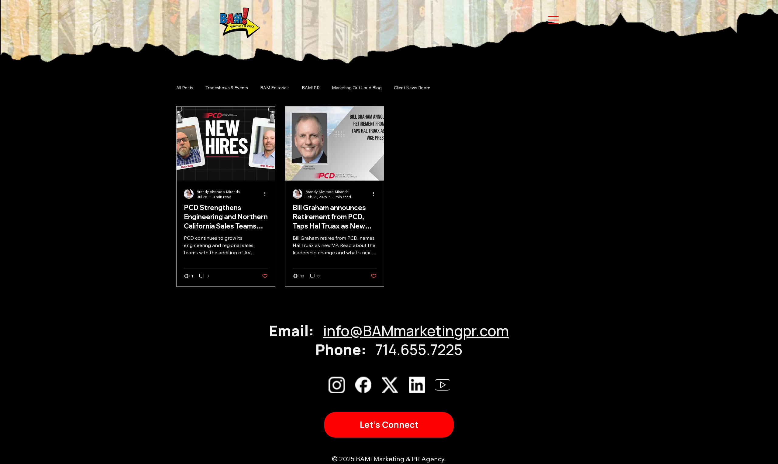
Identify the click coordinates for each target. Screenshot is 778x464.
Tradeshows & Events (226, 87)
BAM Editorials (275, 87)
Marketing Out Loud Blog (357, 87)
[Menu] (389, 20)
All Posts (184, 87)
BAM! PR (311, 87)
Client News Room (412, 87)
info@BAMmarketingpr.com (416, 330)
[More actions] (266, 194)
